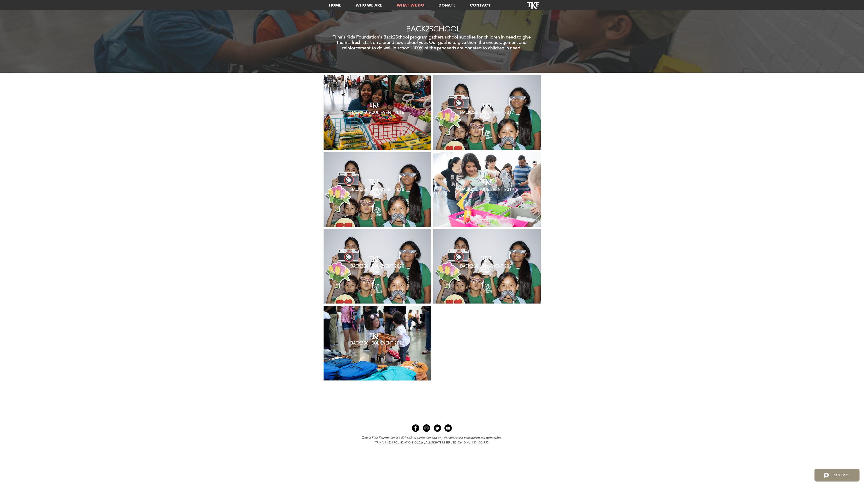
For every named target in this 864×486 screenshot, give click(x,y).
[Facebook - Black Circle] (415, 428)
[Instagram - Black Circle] (426, 428)
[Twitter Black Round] (437, 428)
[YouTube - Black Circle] (448, 428)
